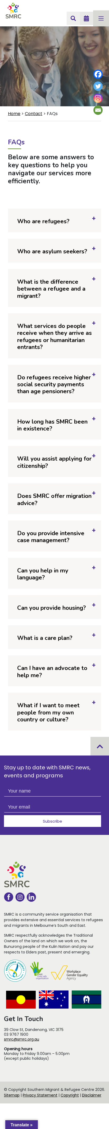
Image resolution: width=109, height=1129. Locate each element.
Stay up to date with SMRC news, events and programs (47, 771)
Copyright (70, 1095)
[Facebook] (98, 74)
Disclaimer (91, 1095)
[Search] (73, 18)
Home (14, 114)
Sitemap (12, 1095)
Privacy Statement (40, 1095)
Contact (33, 114)
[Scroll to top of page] (100, 746)
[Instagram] (98, 98)
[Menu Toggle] (101, 18)
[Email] (98, 110)
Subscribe (52, 821)
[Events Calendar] (86, 18)
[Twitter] (98, 86)
